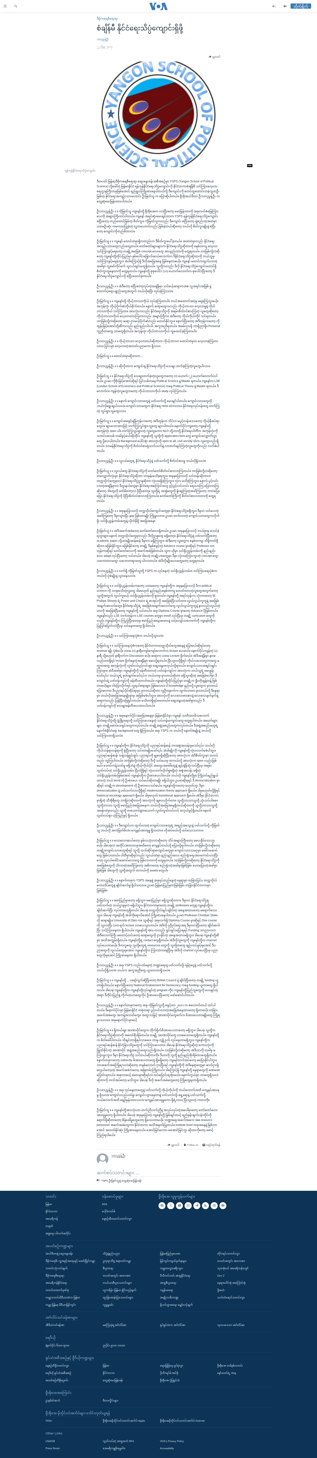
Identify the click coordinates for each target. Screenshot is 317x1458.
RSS (104, 1204)
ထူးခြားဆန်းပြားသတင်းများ (118, 1297)
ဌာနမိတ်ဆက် (52, 1400)
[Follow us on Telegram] (196, 1205)
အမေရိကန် (51, 1218)
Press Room (52, 1448)
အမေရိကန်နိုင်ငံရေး (56, 1282)
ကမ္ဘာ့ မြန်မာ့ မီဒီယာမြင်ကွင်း (60, 1304)
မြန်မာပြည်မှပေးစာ (170, 1253)
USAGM (50, 1440)
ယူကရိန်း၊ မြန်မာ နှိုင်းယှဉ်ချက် (119, 1290)
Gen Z (221, 1275)
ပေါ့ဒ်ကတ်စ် (108, 1211)
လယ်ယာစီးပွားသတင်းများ (117, 1282)
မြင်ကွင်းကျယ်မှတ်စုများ (173, 1260)
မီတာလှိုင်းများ (110, 1400)
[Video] (285, 6)
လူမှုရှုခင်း (108, 1304)
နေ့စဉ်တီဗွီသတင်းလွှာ (57, 1365)
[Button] (214, 57)
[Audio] (274, 6)
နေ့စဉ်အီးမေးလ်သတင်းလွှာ (117, 1218)
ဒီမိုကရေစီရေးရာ (107, 18)
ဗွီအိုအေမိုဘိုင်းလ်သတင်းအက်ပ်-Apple (124, 1420)
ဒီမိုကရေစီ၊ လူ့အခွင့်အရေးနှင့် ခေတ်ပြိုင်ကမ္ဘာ (70, 1260)
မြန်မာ (48, 1204)
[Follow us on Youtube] (179, 1205)
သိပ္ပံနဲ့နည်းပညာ (111, 1253)
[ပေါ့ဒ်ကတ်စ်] (214, 1205)
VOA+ (48, 1420)
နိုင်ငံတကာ (51, 1211)
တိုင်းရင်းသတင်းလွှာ (228, 1253)
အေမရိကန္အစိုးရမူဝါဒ (114, 1448)
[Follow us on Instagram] (188, 1205)
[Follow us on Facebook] (161, 1205)
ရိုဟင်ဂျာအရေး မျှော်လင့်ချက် (176, 1304)
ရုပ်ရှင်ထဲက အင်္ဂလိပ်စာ (172, 1325)
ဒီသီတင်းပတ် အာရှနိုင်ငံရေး (175, 1275)
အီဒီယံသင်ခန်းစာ (54, 1325)
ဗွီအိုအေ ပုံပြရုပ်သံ (170, 1380)
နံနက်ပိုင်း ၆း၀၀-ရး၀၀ (57, 1345)
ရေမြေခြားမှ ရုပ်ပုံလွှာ (171, 1365)
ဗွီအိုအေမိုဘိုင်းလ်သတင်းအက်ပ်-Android (182, 1420)
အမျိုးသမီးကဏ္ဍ (169, 1297)
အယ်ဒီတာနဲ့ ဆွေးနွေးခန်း (59, 1253)
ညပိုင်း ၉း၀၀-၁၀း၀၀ (114, 1345)
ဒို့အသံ (221, 1290)
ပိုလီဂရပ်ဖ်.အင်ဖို (169, 1372)
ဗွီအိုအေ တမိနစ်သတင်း (230, 1365)
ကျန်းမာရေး (166, 1290)
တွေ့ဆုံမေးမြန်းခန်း (113, 1380)
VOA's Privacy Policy (172, 1440)
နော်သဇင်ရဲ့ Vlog (226, 1372)
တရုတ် (49, 1226)
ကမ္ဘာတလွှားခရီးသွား (171, 1268)
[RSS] (205, 1205)
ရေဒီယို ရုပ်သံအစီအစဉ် (58, 1372)
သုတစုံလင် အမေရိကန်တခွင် (233, 1268)
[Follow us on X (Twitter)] (170, 1205)
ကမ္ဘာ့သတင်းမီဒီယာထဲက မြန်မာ (62, 1297)
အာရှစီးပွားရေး (168, 1282)
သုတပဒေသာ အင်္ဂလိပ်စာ (231, 1325)
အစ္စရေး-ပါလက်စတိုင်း (58, 1233)
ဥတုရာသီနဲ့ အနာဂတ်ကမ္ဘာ (117, 1260)
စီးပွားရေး (108, 1268)
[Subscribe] (222, 1205)
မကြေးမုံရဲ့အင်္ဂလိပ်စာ (114, 1325)
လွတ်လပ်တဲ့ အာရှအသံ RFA (118, 1440)
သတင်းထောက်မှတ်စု (57, 1290)
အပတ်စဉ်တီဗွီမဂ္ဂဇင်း (56, 1380)
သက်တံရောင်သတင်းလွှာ (231, 1297)
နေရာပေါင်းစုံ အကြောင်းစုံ (231, 1282)
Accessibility (167, 1448)
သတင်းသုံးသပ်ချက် (56, 1268)
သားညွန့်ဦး (103, 39)
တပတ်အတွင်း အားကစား (117, 1275)
